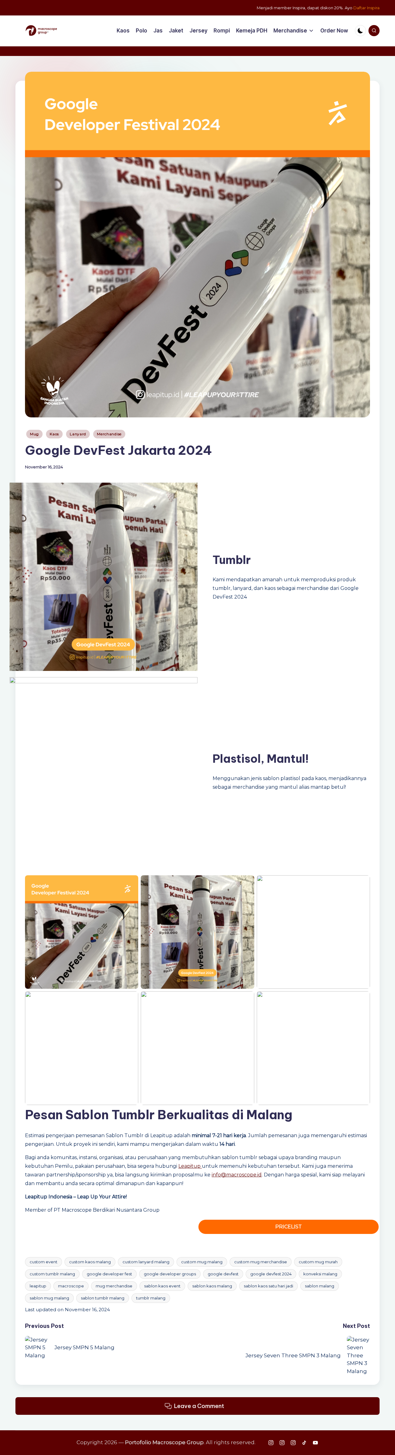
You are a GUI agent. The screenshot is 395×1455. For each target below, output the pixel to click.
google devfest (223, 1273)
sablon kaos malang (212, 1285)
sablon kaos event (162, 1285)
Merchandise (109, 434)
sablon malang (319, 1285)
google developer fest (109, 1273)
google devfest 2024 (271, 1273)
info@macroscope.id (237, 1175)
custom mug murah (318, 1261)
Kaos (54, 434)
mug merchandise (114, 1285)
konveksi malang (320, 1273)
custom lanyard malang (146, 1261)
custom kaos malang (90, 1261)
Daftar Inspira (366, 7)
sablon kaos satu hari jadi (268, 1285)
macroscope (71, 1285)
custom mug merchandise (260, 1261)
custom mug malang (201, 1261)
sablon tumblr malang (102, 1297)
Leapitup (190, 1166)
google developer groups (170, 1273)
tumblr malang (150, 1297)
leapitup (38, 1285)
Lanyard (78, 434)
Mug (34, 434)
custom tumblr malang (52, 1273)
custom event (43, 1261)
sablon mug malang (49, 1297)
